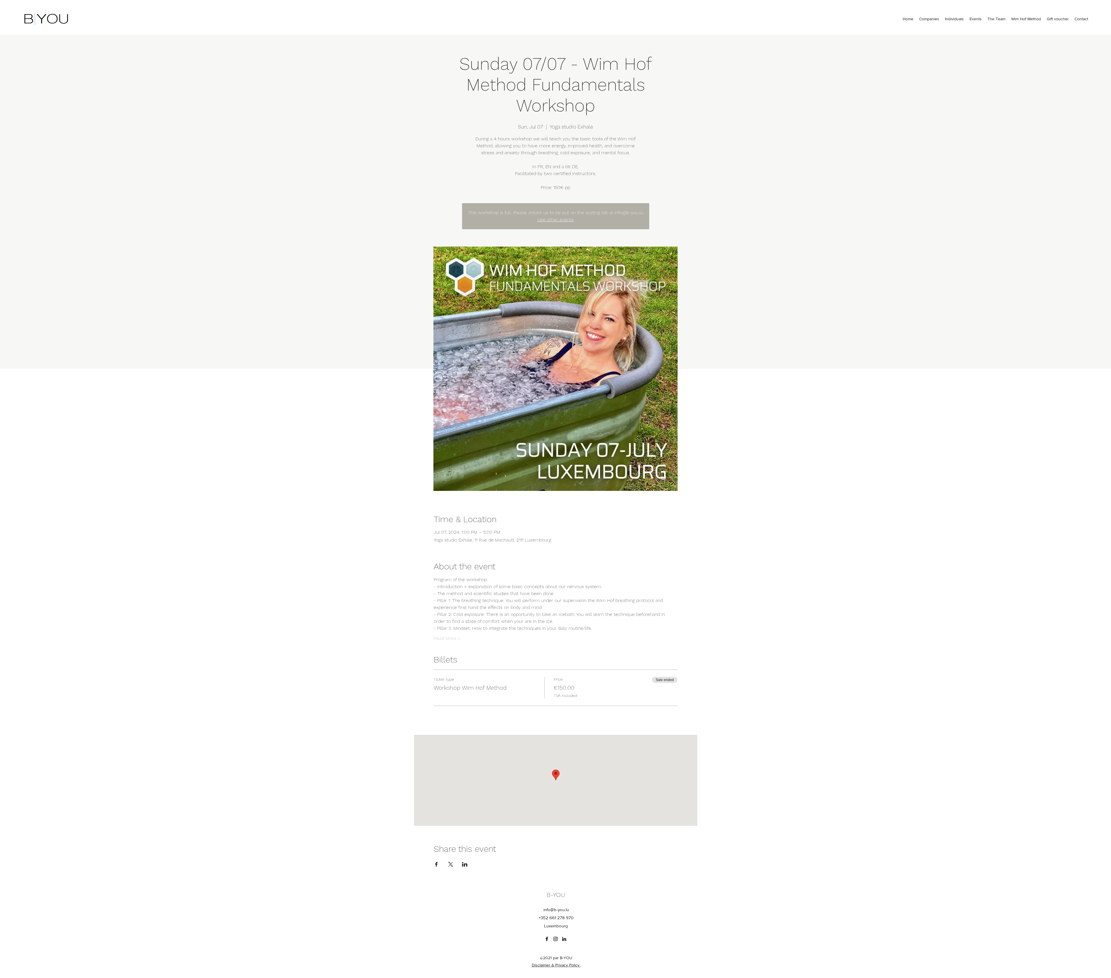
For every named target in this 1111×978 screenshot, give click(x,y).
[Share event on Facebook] (436, 864)
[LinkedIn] (564, 939)
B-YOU (556, 894)
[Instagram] (555, 939)
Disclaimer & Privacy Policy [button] (556, 965)
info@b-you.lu (556, 909)
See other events (555, 219)
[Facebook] (547, 939)
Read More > (447, 638)
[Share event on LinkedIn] (465, 864)
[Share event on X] (450, 864)
